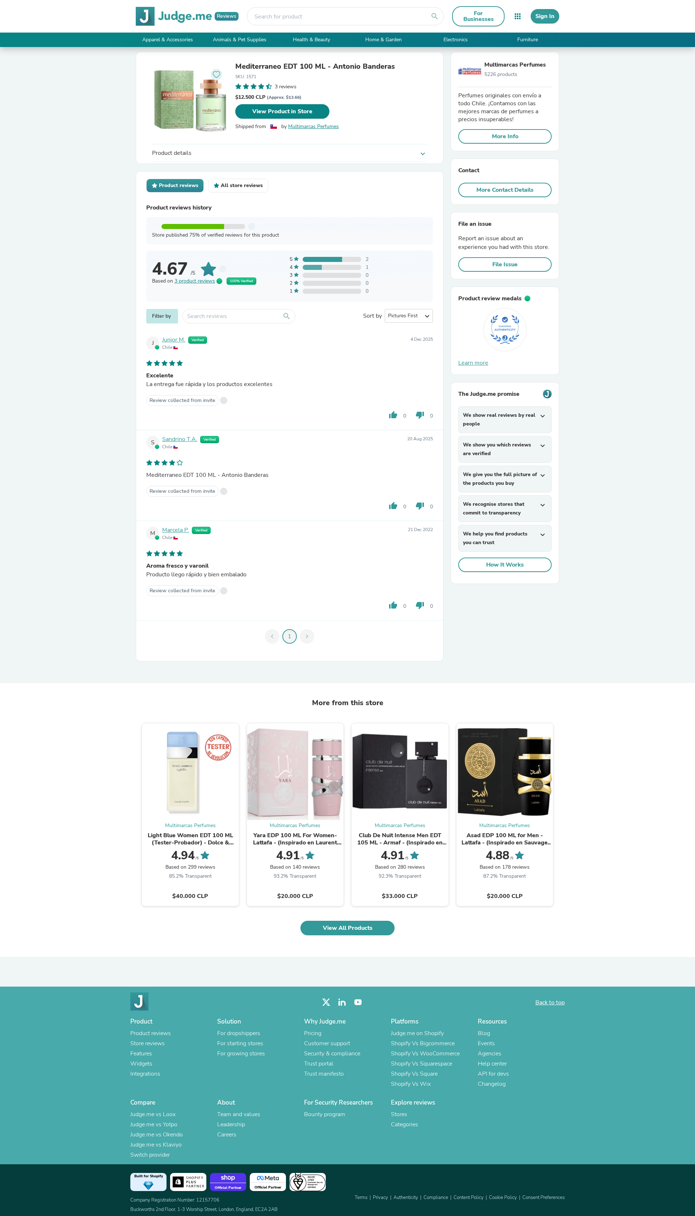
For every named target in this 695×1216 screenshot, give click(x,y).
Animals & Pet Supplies (239, 39)
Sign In (545, 16)
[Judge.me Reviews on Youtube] (358, 1002)
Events (486, 1043)
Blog (484, 1033)
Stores (399, 1114)
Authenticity (405, 1197)
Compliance (436, 1197)
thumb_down (420, 415)
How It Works (505, 565)
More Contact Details (505, 190)
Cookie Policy (503, 1197)
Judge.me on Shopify (417, 1033)
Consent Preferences (543, 1197)
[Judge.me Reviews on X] (326, 1002)
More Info (505, 136)
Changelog (492, 1084)
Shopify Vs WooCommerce (425, 1053)
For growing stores (241, 1053)
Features (141, 1053)
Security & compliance (332, 1053)
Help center (492, 1063)
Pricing (312, 1033)
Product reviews (150, 1033)
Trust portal (318, 1063)
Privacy (380, 1197)
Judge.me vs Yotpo (153, 1124)
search (434, 16)
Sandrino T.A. (179, 439)
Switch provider (150, 1154)
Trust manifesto (324, 1073)
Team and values (238, 1114)
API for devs (493, 1073)
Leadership (231, 1124)
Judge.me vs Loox (153, 1114)
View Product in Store (282, 111)
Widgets (141, 1063)
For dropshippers (238, 1033)
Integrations (145, 1073)
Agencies (489, 1053)
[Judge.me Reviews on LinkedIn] (342, 1002)
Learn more (473, 363)
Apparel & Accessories (167, 39)
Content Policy (469, 1197)
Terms (361, 1197)
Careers (226, 1134)
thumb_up (393, 415)
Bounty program (324, 1114)
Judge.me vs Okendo (156, 1134)
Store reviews (147, 1043)
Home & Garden (383, 39)
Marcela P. (175, 530)
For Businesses (478, 16)
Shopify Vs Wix (411, 1084)
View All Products (347, 928)
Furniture (527, 39)
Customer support (327, 1043)
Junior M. (173, 340)
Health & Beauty (311, 39)
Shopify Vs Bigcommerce (423, 1043)
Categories (404, 1124)
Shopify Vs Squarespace (421, 1063)
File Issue (505, 264)
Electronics (455, 39)
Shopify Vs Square (414, 1073)
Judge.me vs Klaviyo (156, 1144)
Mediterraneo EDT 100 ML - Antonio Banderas (315, 66)
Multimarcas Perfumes (313, 126)
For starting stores (240, 1043)
